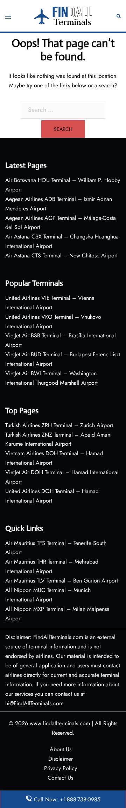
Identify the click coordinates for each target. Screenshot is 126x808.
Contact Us (60, 778)
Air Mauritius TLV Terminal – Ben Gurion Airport (61, 581)
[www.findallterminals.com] (63, 15)
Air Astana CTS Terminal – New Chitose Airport (61, 255)
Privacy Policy (60, 768)
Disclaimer (60, 759)
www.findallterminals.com (60, 723)
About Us (60, 749)
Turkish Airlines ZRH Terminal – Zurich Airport (59, 425)
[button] (119, 15)
